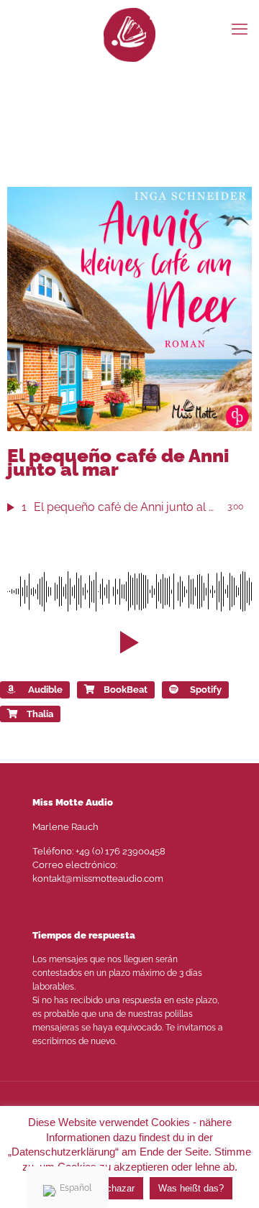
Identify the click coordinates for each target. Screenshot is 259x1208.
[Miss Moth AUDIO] (129, 34)
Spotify (206, 689)
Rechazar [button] (115, 1188)
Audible (45, 689)
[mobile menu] (239, 29)
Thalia (40, 714)
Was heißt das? (191, 1188)
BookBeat (125, 689)
